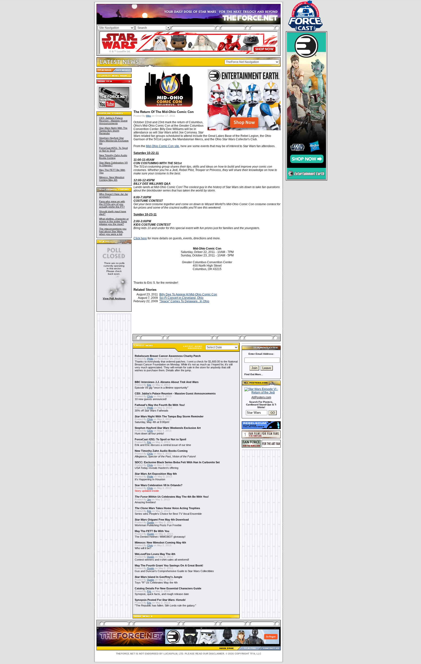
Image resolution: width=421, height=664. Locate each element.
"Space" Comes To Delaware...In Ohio (184, 301)
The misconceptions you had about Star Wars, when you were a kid (112, 231)
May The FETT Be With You (152, 531)
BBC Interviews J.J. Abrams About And (167, 382)
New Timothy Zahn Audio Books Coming (113, 156)
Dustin (150, 522)
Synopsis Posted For (160, 599)
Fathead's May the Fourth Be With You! (160, 404)
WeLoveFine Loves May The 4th (155, 554)
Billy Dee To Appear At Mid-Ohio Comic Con (188, 294)
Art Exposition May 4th (156, 473)
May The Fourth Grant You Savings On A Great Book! (169, 565)
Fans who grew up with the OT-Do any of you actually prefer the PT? (112, 204)
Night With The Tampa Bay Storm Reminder (113, 131)
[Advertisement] (207, 324)
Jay (149, 499)
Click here (140, 238)
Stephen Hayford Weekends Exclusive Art (114, 141)
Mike (148, 115)
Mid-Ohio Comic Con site (162, 146)
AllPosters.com (261, 397)
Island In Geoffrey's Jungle (158, 576)
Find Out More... (253, 374)
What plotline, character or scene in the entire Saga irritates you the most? (114, 221)
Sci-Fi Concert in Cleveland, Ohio (181, 298)
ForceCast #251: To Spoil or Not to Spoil (113, 149)
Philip (150, 358)
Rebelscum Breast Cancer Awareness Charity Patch (168, 355)
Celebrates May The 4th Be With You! (172, 496)
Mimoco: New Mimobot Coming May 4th (111, 178)
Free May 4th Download (162, 519)
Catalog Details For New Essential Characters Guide (168, 588)
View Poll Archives (114, 298)
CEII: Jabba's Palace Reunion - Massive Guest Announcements (113, 121)
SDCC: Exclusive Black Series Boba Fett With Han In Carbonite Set (177, 462)
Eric (149, 384)
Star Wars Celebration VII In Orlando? (158, 485)
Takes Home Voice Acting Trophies (167, 508)
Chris (150, 396)
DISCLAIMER (216, 653)
